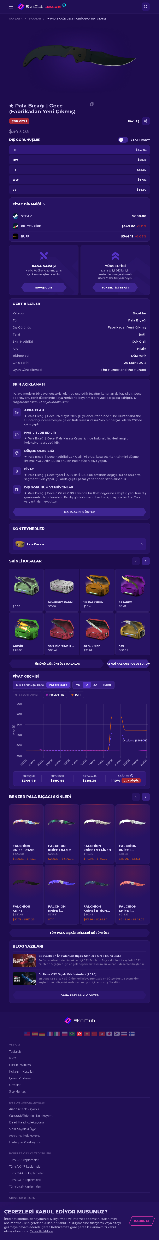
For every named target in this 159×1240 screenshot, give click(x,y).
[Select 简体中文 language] (94, 1034)
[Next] (146, 561)
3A (95, 684)
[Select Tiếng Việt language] (87, 1034)
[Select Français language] (49, 1034)
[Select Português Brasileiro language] (72, 1034)
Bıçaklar (35, 18)
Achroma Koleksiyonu (25, 1136)
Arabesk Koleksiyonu (24, 1109)
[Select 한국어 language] (116, 1034)
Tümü (106, 684)
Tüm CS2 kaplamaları (24, 1160)
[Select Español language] (35, 1034)
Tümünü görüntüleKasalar (56, 663)
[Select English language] (27, 1034)
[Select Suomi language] (131, 1034)
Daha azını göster (79, 512)
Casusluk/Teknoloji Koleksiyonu (31, 1116)
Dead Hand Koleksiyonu (26, 1122)
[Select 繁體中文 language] (102, 1034)
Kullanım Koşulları (21, 1071)
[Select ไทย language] (124, 1034)
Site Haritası (17, 1091)
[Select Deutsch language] (42, 1034)
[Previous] (136, 561)
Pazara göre (58, 684)
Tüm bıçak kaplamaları (25, 1186)
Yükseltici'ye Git (115, 287)
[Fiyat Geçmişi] (44, 204)
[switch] (123, 140)
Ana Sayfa (15, 18)
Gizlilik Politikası (20, 1065)
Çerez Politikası (20, 1078)
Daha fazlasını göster (79, 995)
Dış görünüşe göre (30, 684)
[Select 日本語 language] (109, 1034)
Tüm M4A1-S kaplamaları (26, 1173)
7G (78, 684)
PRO (12, 1058)
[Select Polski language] (64, 1034)
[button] (26, 834)
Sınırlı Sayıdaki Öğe (22, 1129)
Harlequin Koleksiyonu (25, 1142)
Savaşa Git (44, 287)
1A (86, 684)
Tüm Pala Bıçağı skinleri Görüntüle (79, 933)
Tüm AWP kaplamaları (25, 1180)
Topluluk (15, 1052)
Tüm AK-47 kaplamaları (25, 1166)
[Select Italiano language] (57, 1034)
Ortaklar (14, 1085)
